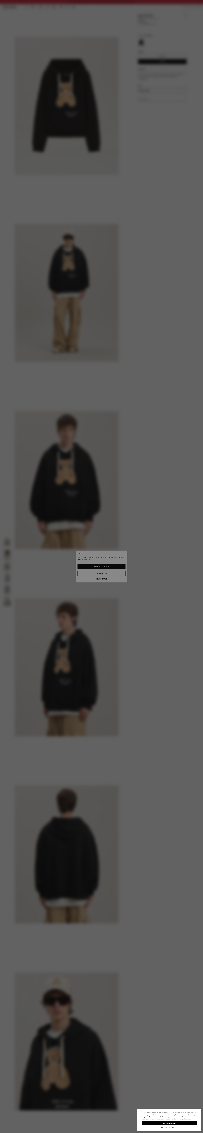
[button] (169, 1128)
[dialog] (169, 1120)
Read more (187, 1119)
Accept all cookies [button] (169, 1123)
